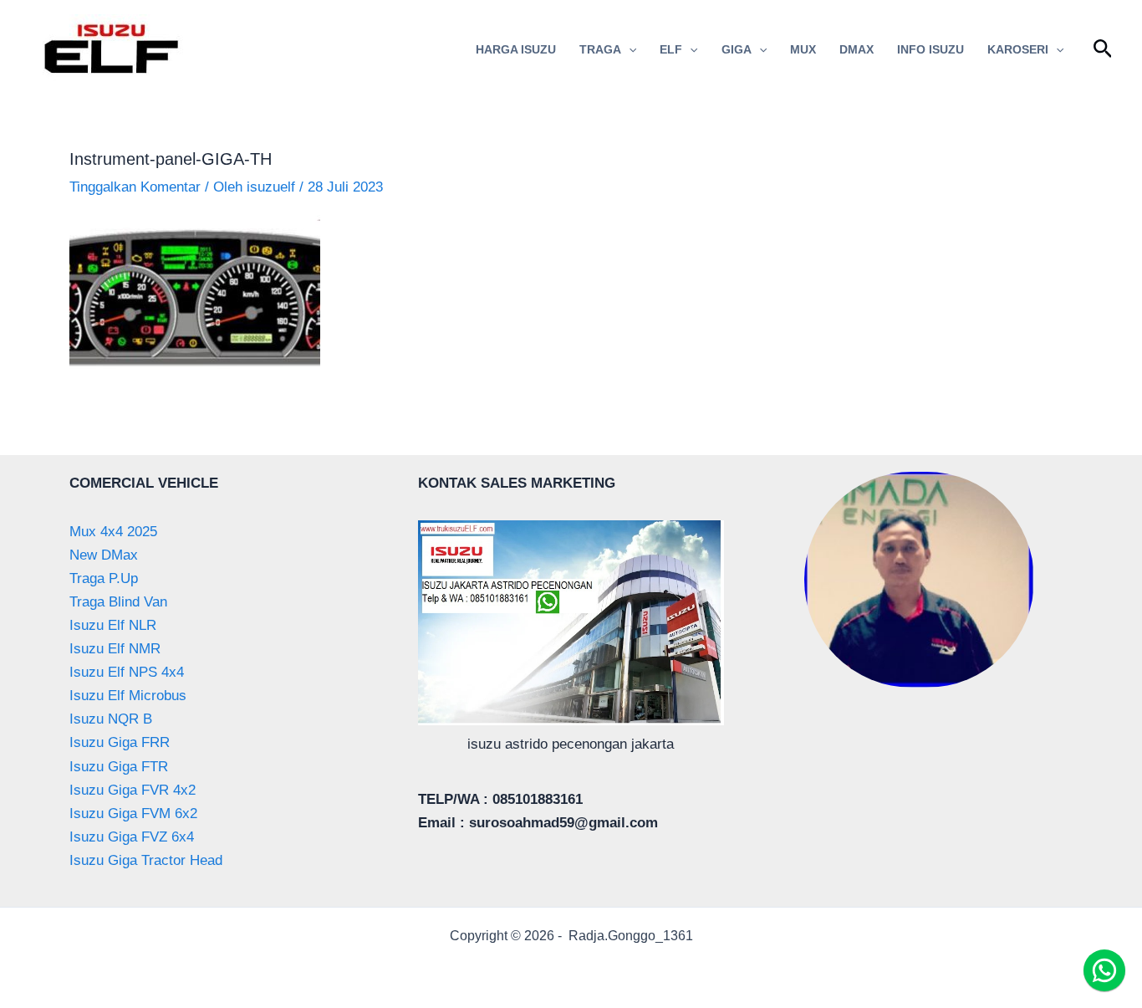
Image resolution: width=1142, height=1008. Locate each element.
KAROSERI (1017, 49)
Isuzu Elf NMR (115, 649)
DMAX (856, 49)
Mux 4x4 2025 (113, 532)
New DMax (103, 555)
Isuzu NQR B (110, 719)
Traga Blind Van (118, 602)
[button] (628, 49)
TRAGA (600, 49)
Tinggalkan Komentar (135, 187)
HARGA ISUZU (516, 49)
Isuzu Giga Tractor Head (145, 860)
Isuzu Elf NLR (112, 625)
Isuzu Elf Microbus (127, 696)
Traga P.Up (103, 578)
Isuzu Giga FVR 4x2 (132, 790)
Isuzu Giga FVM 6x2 (133, 813)
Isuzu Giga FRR (119, 742)
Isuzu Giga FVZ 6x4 (131, 837)
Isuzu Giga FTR (118, 767)
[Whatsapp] (1104, 970)
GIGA (736, 49)
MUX (803, 49)
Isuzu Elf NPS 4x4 (126, 672)
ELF (671, 49)
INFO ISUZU (930, 49)
